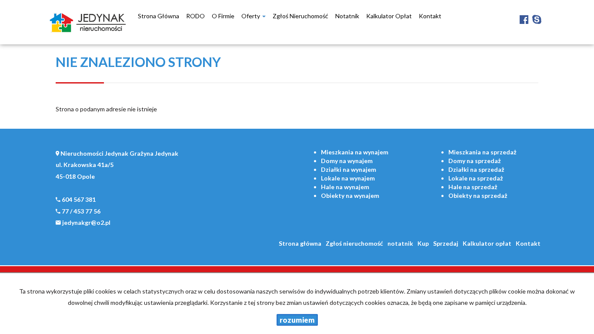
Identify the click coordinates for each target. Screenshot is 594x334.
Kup (423, 243)
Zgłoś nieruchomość (300, 16)
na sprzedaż (482, 152)
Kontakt (430, 16)
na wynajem (354, 152)
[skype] (536, 12)
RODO (195, 16)
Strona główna (158, 16)
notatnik (347, 16)
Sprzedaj (445, 243)
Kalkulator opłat (389, 16)
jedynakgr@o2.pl (86, 222)
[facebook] (524, 12)
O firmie (223, 16)
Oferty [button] (251, 16)
